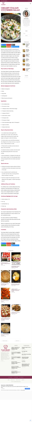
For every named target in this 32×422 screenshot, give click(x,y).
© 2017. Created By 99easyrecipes (16, 381)
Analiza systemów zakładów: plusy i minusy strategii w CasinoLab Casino (15, 290)
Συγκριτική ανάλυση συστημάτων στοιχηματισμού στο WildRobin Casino (16, 353)
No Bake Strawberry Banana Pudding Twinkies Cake (5, 263)
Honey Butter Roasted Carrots (5, 301)
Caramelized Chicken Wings (28, 69)
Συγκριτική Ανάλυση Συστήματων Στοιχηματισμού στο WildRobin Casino (15, 362)
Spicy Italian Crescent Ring (26, 354)
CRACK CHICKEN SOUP (27, 60)
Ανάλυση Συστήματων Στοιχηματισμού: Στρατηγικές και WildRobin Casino (15, 372)
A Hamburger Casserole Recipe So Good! (15, 313)
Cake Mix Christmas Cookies (27, 50)
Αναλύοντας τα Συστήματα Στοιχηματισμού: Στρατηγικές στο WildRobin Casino (16, 367)
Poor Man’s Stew (24, 351)
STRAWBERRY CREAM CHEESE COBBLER (15, 267)
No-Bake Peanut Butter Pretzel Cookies (5, 284)
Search (26, 35)
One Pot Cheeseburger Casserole (5, 335)
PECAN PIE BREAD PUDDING (28, 55)
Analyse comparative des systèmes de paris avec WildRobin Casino (15, 348)
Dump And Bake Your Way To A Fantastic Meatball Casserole (5, 319)
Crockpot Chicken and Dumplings (28, 64)
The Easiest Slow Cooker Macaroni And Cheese (15, 284)
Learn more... (26, 18)
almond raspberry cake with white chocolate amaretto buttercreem (26, 365)
